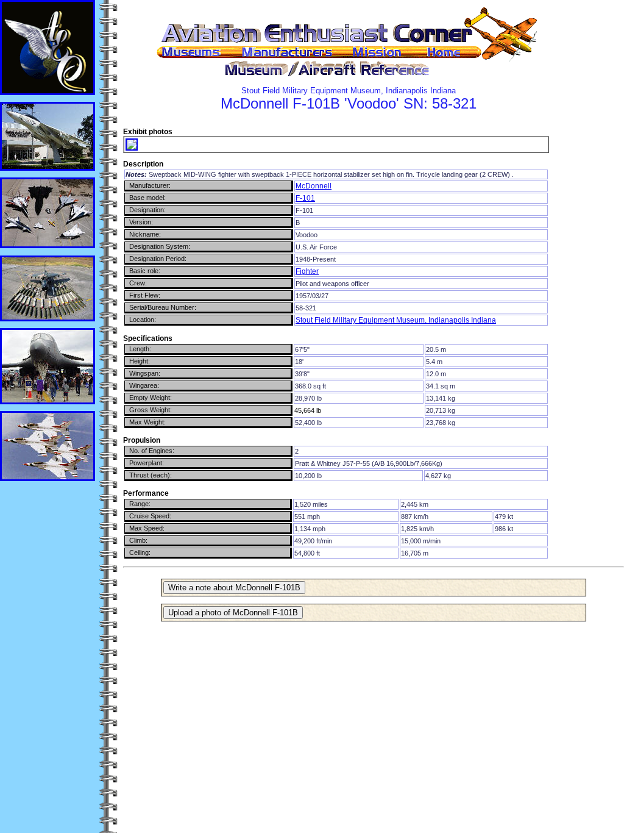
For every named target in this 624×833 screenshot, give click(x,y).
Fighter (307, 271)
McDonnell (314, 186)
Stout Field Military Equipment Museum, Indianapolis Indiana (396, 320)
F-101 (305, 198)
